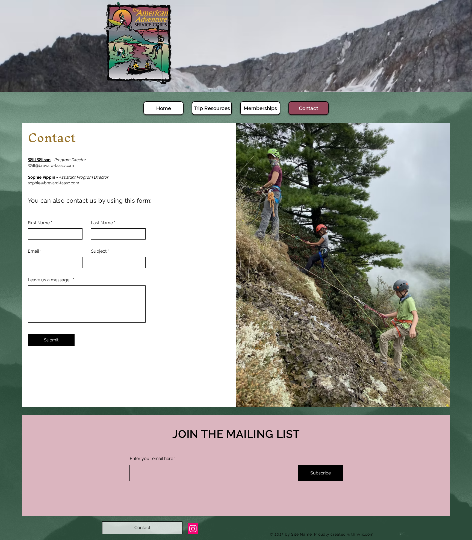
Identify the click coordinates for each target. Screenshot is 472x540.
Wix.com (364, 534)
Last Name (102, 223)
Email (33, 251)
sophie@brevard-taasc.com (53, 183)
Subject (99, 251)
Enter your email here (151, 458)
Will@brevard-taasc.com (51, 165)
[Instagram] (193, 528)
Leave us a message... (50, 280)
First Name (39, 223)
